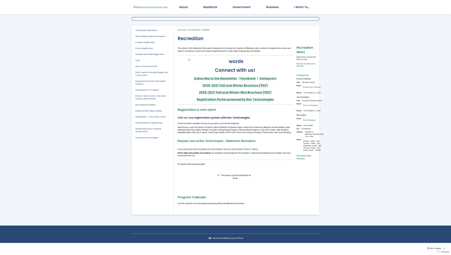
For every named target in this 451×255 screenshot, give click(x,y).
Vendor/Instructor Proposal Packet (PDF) (148, 130)
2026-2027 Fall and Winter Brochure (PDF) (235, 85)
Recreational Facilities (145, 105)
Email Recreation (309, 120)
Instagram (267, 78)
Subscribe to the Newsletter (215, 78)
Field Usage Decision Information (150, 36)
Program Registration (145, 42)
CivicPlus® (238, 238)
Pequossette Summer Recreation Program (150, 82)
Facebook (248, 78)
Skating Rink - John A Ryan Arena (150, 116)
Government (182, 30)
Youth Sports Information (147, 137)
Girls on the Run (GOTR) (146, 66)
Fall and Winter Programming (148, 122)
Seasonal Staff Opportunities (148, 110)
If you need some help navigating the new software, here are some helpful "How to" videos (218, 149)
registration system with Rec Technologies (222, 117)
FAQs (137, 60)
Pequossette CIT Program (147, 90)
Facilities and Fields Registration (149, 54)
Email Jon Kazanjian (310, 105)
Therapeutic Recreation (146, 30)
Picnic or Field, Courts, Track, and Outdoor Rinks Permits (150, 97)
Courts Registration (144, 48)
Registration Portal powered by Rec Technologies (235, 99)
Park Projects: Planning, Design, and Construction (151, 74)
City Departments (194, 30)
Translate (445, 252)
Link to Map (309, 136)
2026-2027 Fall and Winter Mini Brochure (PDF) (235, 92)
